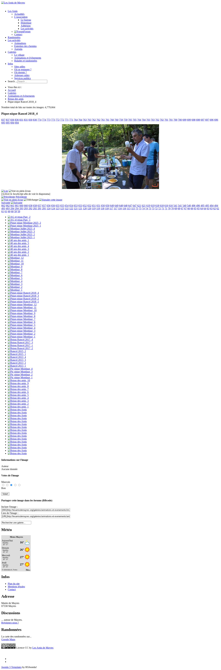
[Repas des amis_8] (18, 386)
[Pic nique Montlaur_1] (20, 377)
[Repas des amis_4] (18, 398)
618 (157, 205)
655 (58, 205)
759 (121, 119)
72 (156, 208)
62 (214, 208)
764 (76, 119)
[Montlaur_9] (15, 266)
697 (202, 119)
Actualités (19, 14)
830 (30, 119)
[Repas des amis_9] (18, 383)
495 (202, 205)
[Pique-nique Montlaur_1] (21, 336)
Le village (19, 55)
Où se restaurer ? (22, 69)
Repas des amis (15, 98)
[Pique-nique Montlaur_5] (21, 325)
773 (48, 119)
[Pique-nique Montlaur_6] (21, 322)
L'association (21, 17)
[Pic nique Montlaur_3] (20, 371)
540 (184, 205)
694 (12, 122)
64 (201, 208)
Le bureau (26, 19)
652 (85, 205)
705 (130, 119)
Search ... (12, 81)
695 (3, 122)
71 (162, 208)
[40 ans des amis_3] (18, 249)
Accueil (12, 90)
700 (175, 119)
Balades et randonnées (25, 60)
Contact (18, 34)
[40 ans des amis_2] (18, 252)
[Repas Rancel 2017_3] (20, 342)
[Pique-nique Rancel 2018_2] (23, 298)
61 (2, 211)
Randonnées (14, 37)
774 (39, 119)
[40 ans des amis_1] (18, 240)
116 (120, 208)
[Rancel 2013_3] (17, 360)
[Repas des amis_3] (18, 400)
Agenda (18, 49)
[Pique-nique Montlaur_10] (22, 310)
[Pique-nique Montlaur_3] (21, 330)
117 (111, 208)
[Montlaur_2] (15, 287)
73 (150, 208)
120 (85, 208)
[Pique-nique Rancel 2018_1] (23, 301)
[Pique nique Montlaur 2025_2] (24, 222)
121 (76, 208)
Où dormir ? (20, 72)
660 (21, 205)
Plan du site (14, 583)
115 (129, 208)
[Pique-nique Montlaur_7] (21, 319)
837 (3, 119)
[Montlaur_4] (15, 281)
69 (175, 208)
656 (48, 205)
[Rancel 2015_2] (17, 351)
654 (67, 205)
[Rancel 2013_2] (17, 363)
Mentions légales (16, 586)
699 (184, 119)
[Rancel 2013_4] (17, 357)
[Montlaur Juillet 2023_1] (21, 237)
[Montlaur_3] (15, 284)
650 (103, 205)
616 (166, 205)
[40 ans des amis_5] (18, 243)
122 (67, 208)
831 (21, 119)
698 (193, 119)
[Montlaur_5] (15, 278)
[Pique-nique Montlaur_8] (21, 316)
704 (139, 119)
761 (103, 119)
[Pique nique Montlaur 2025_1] (24, 225)
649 (112, 205)
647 (130, 205)
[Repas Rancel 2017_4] (20, 339)
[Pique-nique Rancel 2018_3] (23, 295)
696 (212, 119)
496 (193, 205)
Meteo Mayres (16, 537)
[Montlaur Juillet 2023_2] (21, 234)
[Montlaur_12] (16, 257)
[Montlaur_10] (16, 263)
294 (12, 208)
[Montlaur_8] (15, 269)
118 (102, 208)
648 (121, 205)
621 (139, 205)
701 (166, 119)
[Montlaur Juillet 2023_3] (21, 231)
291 (39, 208)
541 (175, 205)
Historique (26, 22)
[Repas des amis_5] (18, 395)
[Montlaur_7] (15, 272)
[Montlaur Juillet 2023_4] (21, 228)
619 (148, 205)
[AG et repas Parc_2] (19, 217)
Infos (10, 63)
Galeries (12, 52)
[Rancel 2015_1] (17, 354)
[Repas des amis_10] (19, 380)
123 (58, 208)
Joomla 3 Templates (11, 667)
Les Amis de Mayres (42, 647)
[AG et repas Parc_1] (19, 219)
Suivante (5, 202)
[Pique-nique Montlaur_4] (21, 327)
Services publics (22, 78)
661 (12, 205)
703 (148, 119)
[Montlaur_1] (15, 290)
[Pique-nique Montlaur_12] (22, 304)
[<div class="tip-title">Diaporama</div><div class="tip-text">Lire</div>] (4, 191)
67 (182, 208)
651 (94, 205)
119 (94, 208)
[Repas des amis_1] (18, 406)
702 (157, 119)
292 (30, 208)
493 (3, 208)
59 (15, 211)
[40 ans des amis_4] (18, 246)
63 (208, 208)
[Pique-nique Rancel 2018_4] (23, 292)
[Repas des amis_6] (18, 392)
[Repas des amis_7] (18, 389)
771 (67, 119)
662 (3, 205)
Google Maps (8, 639)
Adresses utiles (21, 75)
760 (112, 119)
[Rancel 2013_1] (17, 365)
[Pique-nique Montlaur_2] (21, 333)
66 (188, 208)
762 (94, 119)
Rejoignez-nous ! (10, 622)
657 (39, 205)
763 (85, 119)
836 (12, 119)
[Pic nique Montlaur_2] (20, 374)
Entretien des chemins (25, 46)
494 (212, 205)
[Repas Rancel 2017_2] (20, 348)
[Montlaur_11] (15, 260)
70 (169, 208)
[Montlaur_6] (15, 275)
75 (137, 208)
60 (9, 211)
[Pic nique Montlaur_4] (20, 368)
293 (21, 208)
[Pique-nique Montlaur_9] (21, 313)
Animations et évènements (27, 57)
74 (143, 208)
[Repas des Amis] (17, 409)
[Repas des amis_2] (18, 403)
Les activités (27, 28)
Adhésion (26, 25)
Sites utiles (19, 66)
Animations (20, 43)
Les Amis (12, 11)
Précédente (21, 196)
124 (48, 208)
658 (30, 205)
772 (58, 119)
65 (195, 208)
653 (76, 205)
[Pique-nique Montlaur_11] (22, 307)
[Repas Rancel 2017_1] (20, 345)
